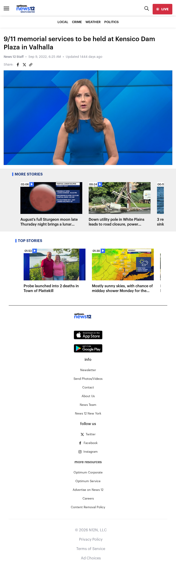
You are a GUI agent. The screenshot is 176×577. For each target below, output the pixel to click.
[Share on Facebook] (18, 64)
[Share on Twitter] (24, 64)
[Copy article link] (31, 64)
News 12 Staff (14, 56)
